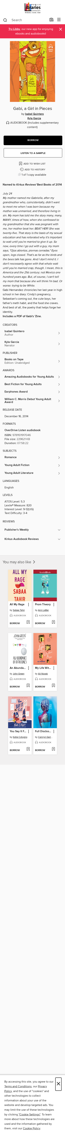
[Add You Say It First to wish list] (28, 749)
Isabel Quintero (34, 114)
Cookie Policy (31, 1128)
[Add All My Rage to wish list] (28, 622)
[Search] (5, 20)
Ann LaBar (43, 610)
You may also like (17, 562)
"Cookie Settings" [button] (29, 1114)
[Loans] (51, 20)
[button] (33, 140)
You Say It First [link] (18, 731)
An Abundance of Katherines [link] (18, 668)
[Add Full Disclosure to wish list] (53, 749)
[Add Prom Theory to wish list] (53, 622)
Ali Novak (43, 673)
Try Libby (14, 29)
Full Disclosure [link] (43, 731)
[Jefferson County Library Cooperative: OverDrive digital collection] (32, 8)
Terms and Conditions (18, 1086)
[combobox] (25, 20)
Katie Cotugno (20, 737)
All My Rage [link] (17, 604)
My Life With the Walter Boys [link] (43, 668)
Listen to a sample (33, 153)
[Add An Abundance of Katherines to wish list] (28, 685)
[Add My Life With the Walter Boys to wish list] (53, 685)
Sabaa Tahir (19, 610)
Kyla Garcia (34, 118)
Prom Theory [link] (43, 604)
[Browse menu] (59, 19)
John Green (18, 673)
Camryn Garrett (45, 737)
